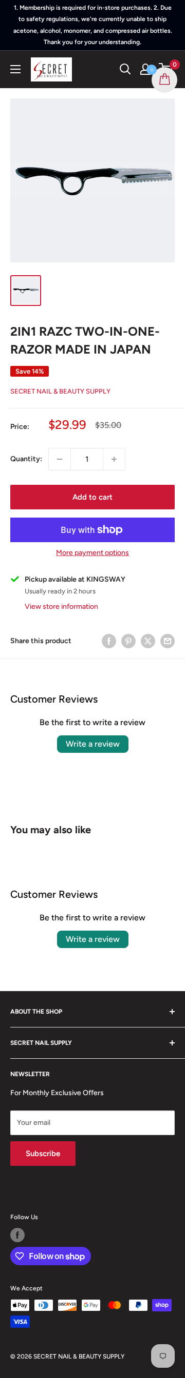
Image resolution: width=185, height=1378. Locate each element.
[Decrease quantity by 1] (59, 459)
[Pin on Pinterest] (128, 641)
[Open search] (125, 69)
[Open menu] (15, 69)
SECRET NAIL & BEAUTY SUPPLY (60, 391)
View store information (61, 606)
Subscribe (43, 1153)
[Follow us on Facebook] (17, 1235)
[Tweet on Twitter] (148, 641)
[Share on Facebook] (109, 641)
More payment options (92, 552)
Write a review (93, 744)
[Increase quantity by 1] (114, 459)
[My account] (145, 69)
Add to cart (92, 497)
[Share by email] (167, 641)
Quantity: (26, 459)
